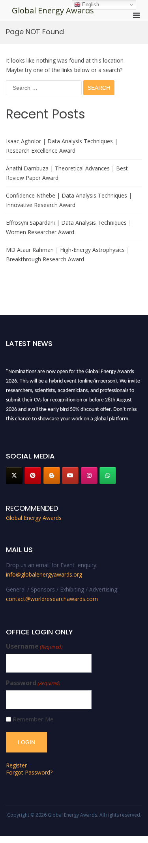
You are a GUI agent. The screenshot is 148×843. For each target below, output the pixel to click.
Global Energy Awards (53, 10)
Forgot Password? (29, 772)
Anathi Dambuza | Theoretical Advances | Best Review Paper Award (67, 173)
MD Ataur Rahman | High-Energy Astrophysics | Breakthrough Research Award (67, 254)
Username (34, 646)
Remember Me (33, 719)
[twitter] (14, 475)
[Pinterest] (32, 475)
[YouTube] (70, 475)
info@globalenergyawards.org (44, 574)
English (90, 4)
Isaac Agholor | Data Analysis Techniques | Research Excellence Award (62, 145)
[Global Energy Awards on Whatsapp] (107, 475)
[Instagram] (89, 475)
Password (33, 683)
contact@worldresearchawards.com (52, 599)
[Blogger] (51, 475)
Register (16, 765)
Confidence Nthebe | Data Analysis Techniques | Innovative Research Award (69, 200)
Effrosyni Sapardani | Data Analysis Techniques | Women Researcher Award (68, 227)
